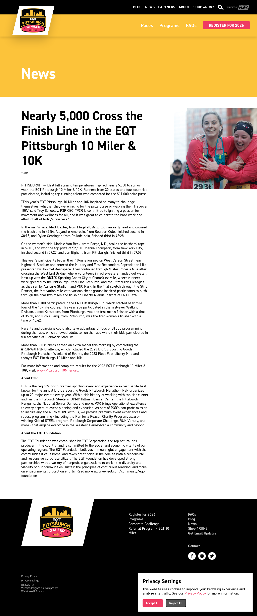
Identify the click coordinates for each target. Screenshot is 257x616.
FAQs (192, 514)
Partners (166, 7)
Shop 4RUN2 (203, 7)
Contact (194, 546)
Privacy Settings (30, 580)
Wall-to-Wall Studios (32, 591)
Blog (137, 7)
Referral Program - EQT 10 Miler (148, 530)
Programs (135, 519)
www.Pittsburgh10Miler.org (57, 370)
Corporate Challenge (143, 524)
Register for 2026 (142, 514)
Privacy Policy (29, 576)
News (150, 7)
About (184, 7)
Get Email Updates (202, 533)
